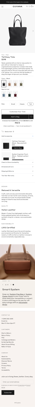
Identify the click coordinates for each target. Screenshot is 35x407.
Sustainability (6, 359)
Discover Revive (6, 361)
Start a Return (6, 333)
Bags (7, 54)
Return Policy (5, 335)
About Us (4, 356)
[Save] (31, 116)
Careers (4, 363)
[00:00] (17, 31)
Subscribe (8, 392)
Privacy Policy (6, 365)
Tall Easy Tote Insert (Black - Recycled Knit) (19, 143)
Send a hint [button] (8, 131)
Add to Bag (18, 148)
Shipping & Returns (7, 171)
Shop (2, 54)
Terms (3, 368)
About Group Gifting (8, 344)
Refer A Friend (6, 346)
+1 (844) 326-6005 (7, 318)
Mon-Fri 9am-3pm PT (8, 323)
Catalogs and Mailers (8, 340)
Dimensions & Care (7, 166)
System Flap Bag (17, 294)
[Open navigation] (2, 6)
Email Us (4, 321)
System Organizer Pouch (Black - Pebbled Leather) (20, 156)
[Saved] (29, 6)
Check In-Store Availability (10, 162)
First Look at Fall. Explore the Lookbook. (17, 2)
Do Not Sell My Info (7, 342)
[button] (2, 31)
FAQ (2, 337)
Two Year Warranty (7, 175)
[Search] (27, 6)
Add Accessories (6, 136)
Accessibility (5, 370)
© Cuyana (17, 402)
